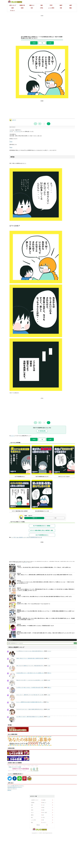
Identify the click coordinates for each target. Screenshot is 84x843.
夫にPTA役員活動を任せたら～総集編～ (42, 525)
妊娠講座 (32, 802)
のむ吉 (48, 680)
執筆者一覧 (22, 5)
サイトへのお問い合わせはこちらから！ (16, 785)
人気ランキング (12, 5)
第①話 (11, 141)
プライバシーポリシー (12, 788)
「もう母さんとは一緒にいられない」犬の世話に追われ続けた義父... (30, 687)
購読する (11, 639)
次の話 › (50, 42)
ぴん (48, 658)
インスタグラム (17, 131)
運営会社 (9, 790)
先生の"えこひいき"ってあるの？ (64, 476)
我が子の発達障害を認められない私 (42, 476)
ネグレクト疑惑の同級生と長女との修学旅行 (20, 511)
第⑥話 (11, 147)
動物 (71, 8)
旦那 (61, 8)
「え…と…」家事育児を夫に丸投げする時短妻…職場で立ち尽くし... (29, 702)
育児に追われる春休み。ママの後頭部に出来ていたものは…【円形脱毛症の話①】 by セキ (35, 625)
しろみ (48, 665)
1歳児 (70, 5)
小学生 (41, 8)
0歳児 (61, 5)
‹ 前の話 (33, 42)
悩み (18, 537)
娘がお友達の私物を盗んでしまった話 (42, 511)
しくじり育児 (51, 8)
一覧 (42, 42)
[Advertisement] (42, 24)
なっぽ (48, 716)
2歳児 (12, 8)
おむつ (32, 812)
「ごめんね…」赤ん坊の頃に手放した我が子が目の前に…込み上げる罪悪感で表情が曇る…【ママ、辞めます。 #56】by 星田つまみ (44, 567)
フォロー (12, 435)
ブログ (11, 131)
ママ (12, 537)
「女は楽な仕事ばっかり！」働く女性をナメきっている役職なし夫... (30, 673)
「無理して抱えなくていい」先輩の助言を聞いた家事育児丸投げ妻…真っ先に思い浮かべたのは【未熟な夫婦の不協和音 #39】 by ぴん (44, 574)
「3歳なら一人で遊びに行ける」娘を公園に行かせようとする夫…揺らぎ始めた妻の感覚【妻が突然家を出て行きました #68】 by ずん (44, 596)
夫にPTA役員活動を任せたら (20, 476)
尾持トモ (49, 673)
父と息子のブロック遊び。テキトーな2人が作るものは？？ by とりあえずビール (33, 603)
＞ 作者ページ (34, 517)
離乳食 (32, 814)
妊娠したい (31, 5)
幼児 (32, 8)
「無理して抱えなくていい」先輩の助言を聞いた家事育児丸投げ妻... (30, 658)
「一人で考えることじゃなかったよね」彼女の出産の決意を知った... (30, 651)
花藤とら (49, 687)
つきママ (14, 120)
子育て (51, 5)
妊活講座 (43, 800)
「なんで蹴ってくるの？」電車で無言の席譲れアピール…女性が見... (30, 716)
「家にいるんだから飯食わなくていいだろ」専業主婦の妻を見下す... (30, 665)
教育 (32, 817)
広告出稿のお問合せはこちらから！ (15, 787)
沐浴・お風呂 (44, 812)
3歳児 (22, 8)
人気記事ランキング (34, 800)
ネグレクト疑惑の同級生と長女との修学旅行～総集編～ (42, 530)
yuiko (48, 709)
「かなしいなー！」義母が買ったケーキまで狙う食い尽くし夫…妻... (30, 694)
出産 (32, 807)
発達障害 (21, 537)
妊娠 (42, 5)
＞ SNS (55, 518)
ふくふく (49, 651)
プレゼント (12, 10)
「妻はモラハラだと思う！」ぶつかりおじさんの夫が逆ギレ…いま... (30, 680)
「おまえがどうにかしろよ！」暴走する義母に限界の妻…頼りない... (30, 709)
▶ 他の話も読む (42, 431)
